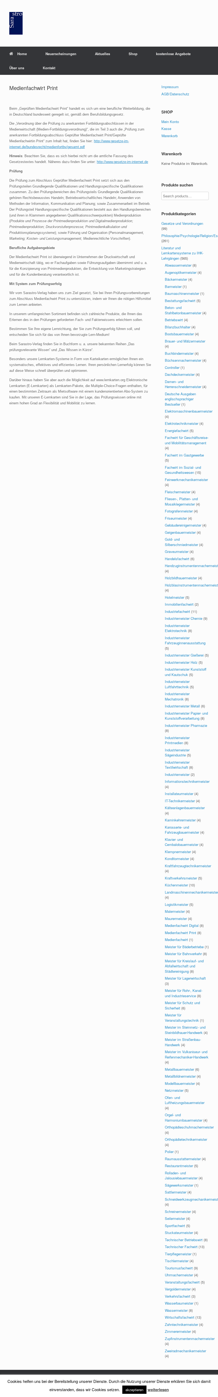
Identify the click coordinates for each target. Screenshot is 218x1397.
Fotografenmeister (179, 511)
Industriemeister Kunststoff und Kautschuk (185, 672)
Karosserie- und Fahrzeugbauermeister (182, 830)
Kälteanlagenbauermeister (185, 807)
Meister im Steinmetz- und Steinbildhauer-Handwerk (185, 1030)
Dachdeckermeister (180, 374)
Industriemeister (177, 774)
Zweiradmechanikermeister (185, 1350)
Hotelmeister (174, 597)
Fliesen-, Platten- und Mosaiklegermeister (181, 501)
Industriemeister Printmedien (177, 740)
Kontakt (49, 67)
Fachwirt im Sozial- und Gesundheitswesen (183, 470)
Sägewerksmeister (179, 1185)
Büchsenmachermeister (183, 360)
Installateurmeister (179, 793)
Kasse (166, 128)
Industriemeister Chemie (183, 618)
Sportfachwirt (175, 1225)
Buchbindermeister (179, 353)
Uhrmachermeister (179, 1274)
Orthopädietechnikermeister (186, 1139)
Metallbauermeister (179, 1069)
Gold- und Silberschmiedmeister (181, 542)
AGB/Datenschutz (175, 93)
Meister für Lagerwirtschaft (185, 978)
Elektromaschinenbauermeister (188, 411)
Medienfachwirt (176, 939)
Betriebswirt (174, 319)
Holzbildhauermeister (181, 577)
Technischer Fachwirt (181, 1246)
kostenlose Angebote (173, 53)
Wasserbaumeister (179, 1303)
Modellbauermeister (180, 1083)
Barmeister (173, 286)
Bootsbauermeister (179, 333)
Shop (133, 53)
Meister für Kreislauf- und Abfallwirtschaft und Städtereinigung (184, 966)
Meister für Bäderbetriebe (184, 946)
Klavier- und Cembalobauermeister (181, 842)
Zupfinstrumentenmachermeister (190, 1338)
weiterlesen (158, 1389)
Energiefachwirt (176, 430)
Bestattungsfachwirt (180, 300)
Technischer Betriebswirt (184, 1239)
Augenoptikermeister (180, 272)
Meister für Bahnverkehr (183, 953)
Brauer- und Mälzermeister (185, 341)
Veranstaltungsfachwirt (182, 1282)
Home (22, 53)
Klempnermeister (178, 851)
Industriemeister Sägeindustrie (177, 752)
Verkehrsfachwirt (177, 1296)
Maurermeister (176, 918)
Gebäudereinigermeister (183, 525)
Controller (172, 367)
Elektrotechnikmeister (181, 423)
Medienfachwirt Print (180, 932)
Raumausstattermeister (183, 1158)
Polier (169, 1151)
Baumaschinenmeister (182, 293)
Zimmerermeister (178, 1331)
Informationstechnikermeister (187, 781)
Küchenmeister (176, 884)
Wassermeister (176, 1310)
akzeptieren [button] (134, 1389)
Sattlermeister (175, 1192)
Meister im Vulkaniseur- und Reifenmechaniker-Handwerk (186, 1054)
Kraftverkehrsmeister (181, 878)
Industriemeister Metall (182, 705)
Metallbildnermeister (180, 1076)
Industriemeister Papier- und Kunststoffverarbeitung (186, 716)
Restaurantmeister (179, 1165)
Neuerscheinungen (60, 53)
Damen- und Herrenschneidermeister (183, 384)
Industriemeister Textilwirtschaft (177, 765)
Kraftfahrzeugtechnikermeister (188, 865)
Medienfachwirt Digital (182, 925)
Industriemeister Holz (181, 662)
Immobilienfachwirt (179, 604)
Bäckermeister (176, 279)
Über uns (16, 67)
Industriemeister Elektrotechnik (177, 628)
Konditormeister (177, 858)
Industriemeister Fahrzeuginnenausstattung (185, 640)
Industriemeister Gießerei (184, 655)
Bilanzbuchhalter (177, 326)
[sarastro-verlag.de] (16, 23)
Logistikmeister (176, 904)
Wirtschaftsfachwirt (179, 1317)
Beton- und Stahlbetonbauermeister (183, 310)
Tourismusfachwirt (179, 1267)
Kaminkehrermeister (180, 819)
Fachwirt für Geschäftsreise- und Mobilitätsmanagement (186, 440)
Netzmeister (174, 1090)
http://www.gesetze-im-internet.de (122, 162)
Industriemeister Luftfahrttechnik (177, 684)
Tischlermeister (176, 1260)
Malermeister (175, 911)
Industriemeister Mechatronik (177, 696)
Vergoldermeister (178, 1289)
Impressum (170, 86)
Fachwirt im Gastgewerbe (184, 455)
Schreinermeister (178, 1211)
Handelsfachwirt (177, 558)
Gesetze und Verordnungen (182, 223)
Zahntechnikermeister (181, 1324)
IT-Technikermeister (180, 800)
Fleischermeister (177, 491)
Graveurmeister (176, 551)
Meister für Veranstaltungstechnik (182, 1017)
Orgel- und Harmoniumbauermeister (183, 1117)
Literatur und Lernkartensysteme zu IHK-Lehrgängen (182, 253)
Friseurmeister (176, 518)
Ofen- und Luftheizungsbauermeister (184, 1100)
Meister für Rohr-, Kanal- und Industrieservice (183, 993)
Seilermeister (175, 1218)
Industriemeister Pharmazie (186, 725)
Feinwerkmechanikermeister (186, 479)
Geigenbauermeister (180, 532)
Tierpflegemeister (178, 1253)
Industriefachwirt (177, 611)
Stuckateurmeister (179, 1232)
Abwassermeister (178, 265)
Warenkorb (169, 135)
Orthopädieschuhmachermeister (189, 1127)
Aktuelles (102, 53)
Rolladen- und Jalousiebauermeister (181, 1175)
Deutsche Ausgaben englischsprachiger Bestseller (180, 399)
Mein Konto (170, 121)
